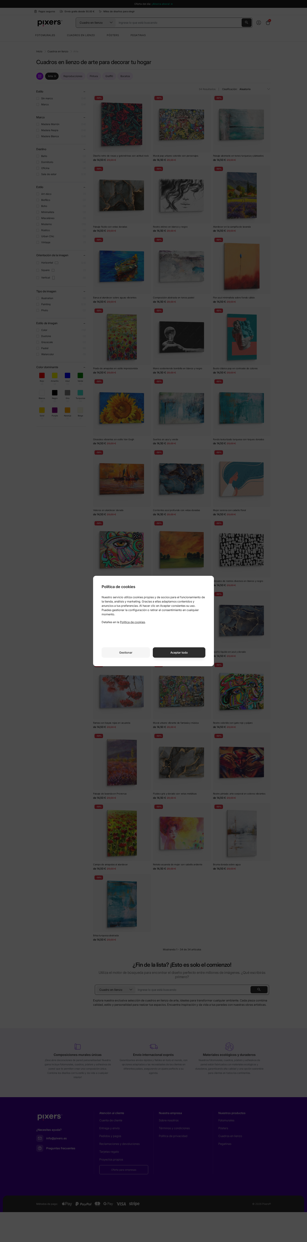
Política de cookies (132, 622)
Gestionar (125, 652)
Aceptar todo (179, 652)
